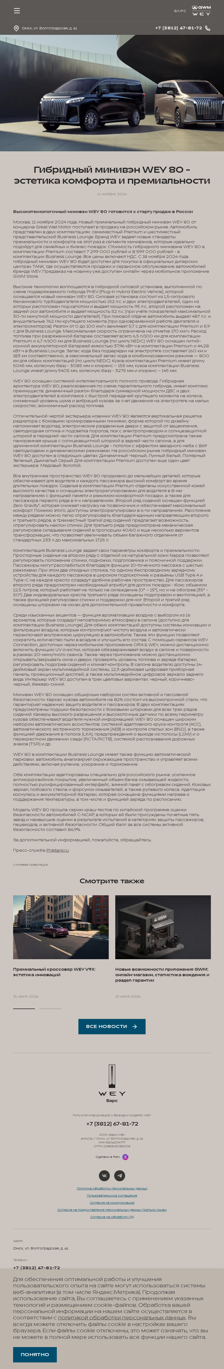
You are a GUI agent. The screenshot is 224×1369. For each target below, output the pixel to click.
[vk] (104, 1175)
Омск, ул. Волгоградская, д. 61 (40, 1248)
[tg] (119, 1175)
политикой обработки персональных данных (122, 1317)
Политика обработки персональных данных (112, 1189)
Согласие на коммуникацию (112, 1203)
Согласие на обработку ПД (112, 1217)
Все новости (106, 1027)
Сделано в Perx (108, 1157)
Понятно (35, 1355)
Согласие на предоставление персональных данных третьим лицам (112, 1210)
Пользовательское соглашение (112, 1196)
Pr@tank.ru (57, 850)
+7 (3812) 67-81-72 (112, 1124)
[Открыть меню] (17, 11)
